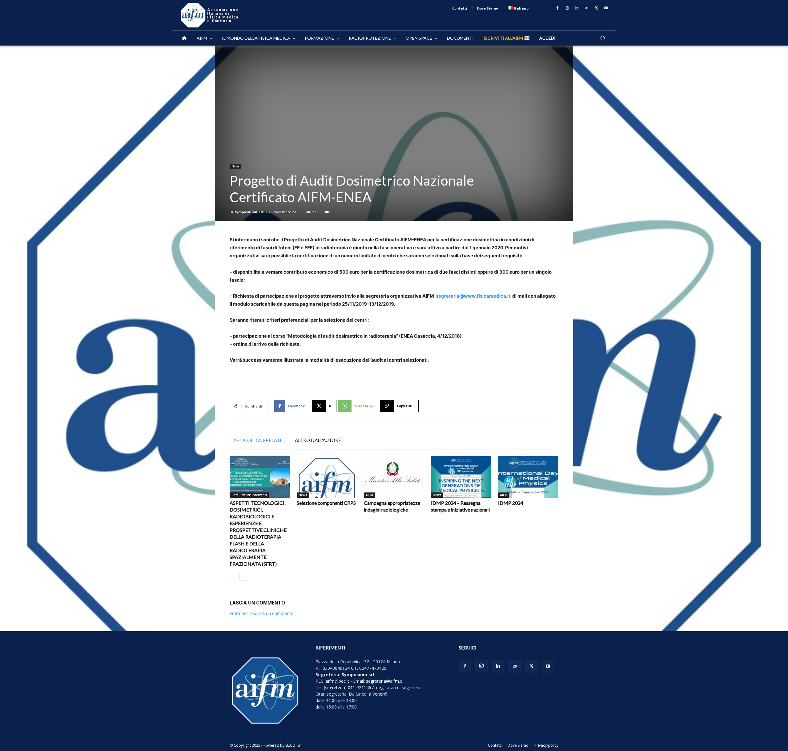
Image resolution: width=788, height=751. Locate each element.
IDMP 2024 (510, 503)
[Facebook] (557, 8)
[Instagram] (567, 8)
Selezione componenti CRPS (326, 503)
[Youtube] (606, 8)
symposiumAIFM (249, 212)
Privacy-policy (546, 745)
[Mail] (586, 8)
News (235, 166)
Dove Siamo (518, 745)
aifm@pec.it (337, 681)
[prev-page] (233, 576)
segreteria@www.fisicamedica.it (473, 296)
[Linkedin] (577, 8)
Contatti (495, 745)
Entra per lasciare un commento (261, 613)
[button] (602, 38)
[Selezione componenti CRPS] (327, 477)
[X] (596, 8)
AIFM (369, 495)
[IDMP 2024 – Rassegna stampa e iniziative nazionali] (461, 477)
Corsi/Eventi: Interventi (249, 495)
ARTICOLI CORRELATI (257, 440)
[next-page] (243, 576)
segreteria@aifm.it (384, 681)
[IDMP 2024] (528, 477)
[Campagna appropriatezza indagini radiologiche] (394, 477)
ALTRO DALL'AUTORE (318, 440)
